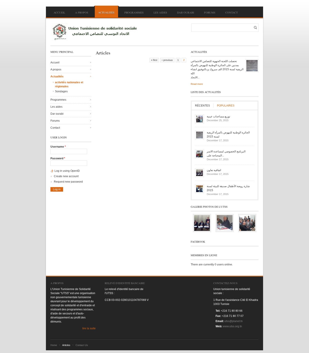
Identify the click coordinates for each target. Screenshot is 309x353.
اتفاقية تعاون (214, 170)
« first (154, 60)
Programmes (134, 12)
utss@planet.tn (233, 321)
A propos (81, 12)
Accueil (59, 12)
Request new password (68, 181)
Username (58, 146)
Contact (231, 12)
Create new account (66, 176)
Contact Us (82, 345)
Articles (66, 345)
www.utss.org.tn (232, 326)
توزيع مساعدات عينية (218, 116)
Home (53, 345)
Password (57, 158)
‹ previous (167, 60)
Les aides (160, 12)
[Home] (95, 32)
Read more (197, 84)
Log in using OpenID (67, 170)
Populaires (225, 105)
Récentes (202, 105)
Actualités (106, 12)
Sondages (61, 91)
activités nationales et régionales (69, 84)
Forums (209, 12)
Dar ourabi (185, 12)
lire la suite (89, 328)
